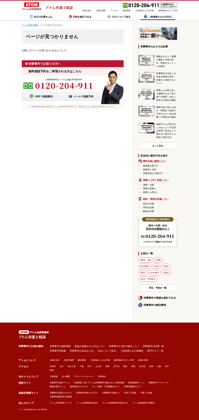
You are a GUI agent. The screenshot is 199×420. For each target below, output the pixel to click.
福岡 (52, 370)
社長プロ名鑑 (130, 393)
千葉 (82, 366)
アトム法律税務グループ (61, 403)
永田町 (53, 366)
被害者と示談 (149, 169)
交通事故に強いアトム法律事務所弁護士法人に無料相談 (99, 382)
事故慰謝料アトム (136, 382)
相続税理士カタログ (79, 386)
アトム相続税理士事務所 (143, 403)
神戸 (167, 366)
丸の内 (98, 366)
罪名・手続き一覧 (158, 288)
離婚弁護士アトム (58, 386)
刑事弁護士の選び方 (153, 173)
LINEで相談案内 (44, 96)
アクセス (114, 10)
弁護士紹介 (87, 10)
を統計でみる (82, 16)
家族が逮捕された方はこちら (90, 346)
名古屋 (142, 366)
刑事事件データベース (158, 382)
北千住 (116, 366)
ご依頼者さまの (160, 16)
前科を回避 (148, 203)
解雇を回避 (148, 211)
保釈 (159, 260)
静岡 (133, 366)
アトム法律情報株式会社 (87, 403)
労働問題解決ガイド (133, 386)
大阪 (159, 366)
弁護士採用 (143, 360)
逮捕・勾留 (148, 185)
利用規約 (102, 376)
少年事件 (155, 272)
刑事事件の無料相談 (60, 346)
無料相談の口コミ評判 (168, 10)
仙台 (62, 366)
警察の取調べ (149, 188)
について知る (121, 16)
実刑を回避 (148, 207)
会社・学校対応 (148, 279)
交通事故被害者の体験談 (61, 396)
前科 (167, 266)
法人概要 (66, 376)
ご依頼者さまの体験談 (131, 350)
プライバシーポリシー (84, 376)
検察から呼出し (150, 192)
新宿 (107, 366)
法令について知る (106, 350)
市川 (90, 366)
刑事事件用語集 (58, 350)
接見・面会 (146, 260)
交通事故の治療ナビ (111, 393)
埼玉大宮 (72, 366)
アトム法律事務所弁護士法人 (115, 403)
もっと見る (157, 146)
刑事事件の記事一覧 (153, 346)
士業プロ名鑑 (146, 393)
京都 (151, 366)
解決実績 (126, 10)
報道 (167, 272)
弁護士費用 (101, 10)
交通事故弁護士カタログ (87, 393)
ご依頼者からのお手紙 (144, 10)
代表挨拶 (54, 376)
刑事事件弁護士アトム (60, 382)
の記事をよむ (43, 16)
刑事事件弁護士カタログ (61, 393)
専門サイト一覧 (155, 350)
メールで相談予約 (83, 96)
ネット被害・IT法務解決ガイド (106, 386)
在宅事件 (145, 266)
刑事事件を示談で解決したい (124, 346)
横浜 (125, 366)
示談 (157, 266)
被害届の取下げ (150, 166)
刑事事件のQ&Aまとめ (82, 350)
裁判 (143, 272)
